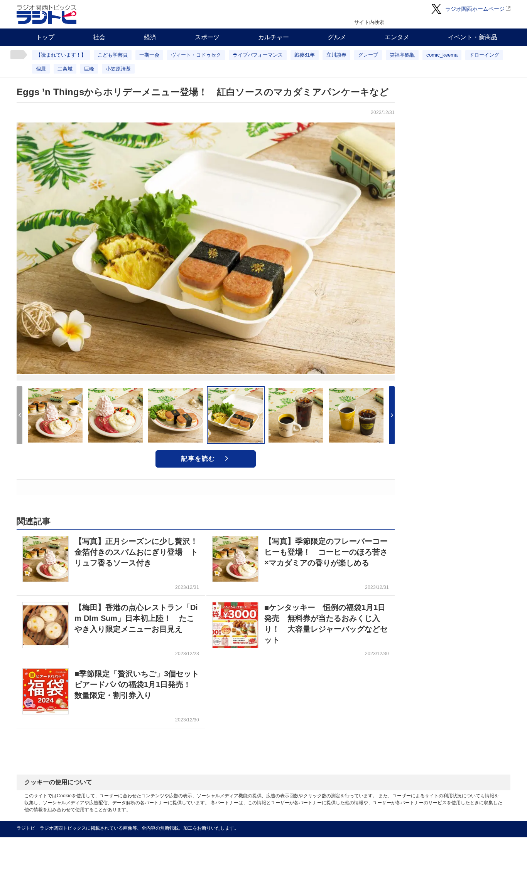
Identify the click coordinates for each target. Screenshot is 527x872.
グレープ (368, 55)
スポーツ (207, 37)
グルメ (337, 37)
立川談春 (336, 55)
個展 (41, 69)
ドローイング (484, 55)
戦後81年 (304, 55)
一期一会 (149, 55)
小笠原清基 (118, 69)
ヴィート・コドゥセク (196, 55)
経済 (150, 37)
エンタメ (397, 37)
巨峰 (89, 69)
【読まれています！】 (61, 55)
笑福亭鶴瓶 (402, 55)
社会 (99, 37)
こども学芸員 (113, 55)
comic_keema (442, 55)
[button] (392, 415)
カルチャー (273, 37)
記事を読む (198, 458)
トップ (45, 37)
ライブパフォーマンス (258, 55)
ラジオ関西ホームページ (475, 9)
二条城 (65, 69)
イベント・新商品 (472, 37)
